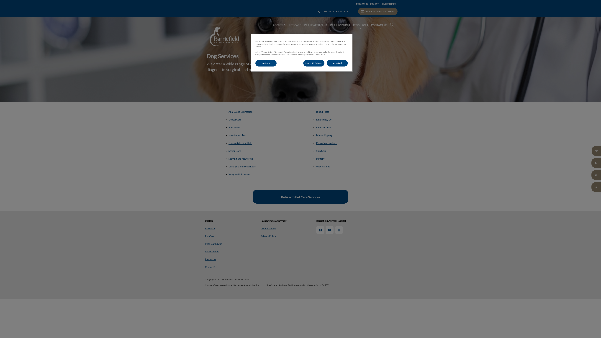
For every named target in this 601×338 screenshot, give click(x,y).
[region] (301, 53)
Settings (266, 63)
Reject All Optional (314, 63)
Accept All (337, 63)
